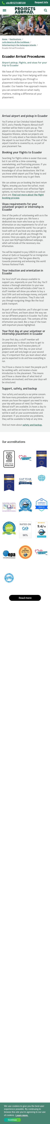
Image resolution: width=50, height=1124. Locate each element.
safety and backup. (32, 425)
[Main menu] (4, 10)
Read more (25, 598)
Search (45, 9)
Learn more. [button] (22, 1115)
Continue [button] (12, 1120)
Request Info (41, 2)
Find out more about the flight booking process (23, 196)
